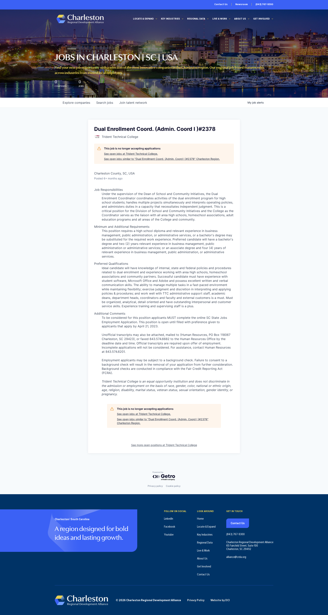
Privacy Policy (195, 600)
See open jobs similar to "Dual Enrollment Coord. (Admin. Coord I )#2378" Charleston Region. (162, 158)
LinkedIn (168, 518)
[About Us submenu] (248, 18)
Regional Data (196, 18)
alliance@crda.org (236, 556)
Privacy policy (155, 486)
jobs (104, 102)
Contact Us (221, 4)
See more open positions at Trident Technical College (164, 445)
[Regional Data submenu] (208, 18)
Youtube (168, 534)
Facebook (169, 526)
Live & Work (219, 18)
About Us (240, 18)
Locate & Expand (143, 18)
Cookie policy (173, 486)
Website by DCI (220, 600)
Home (200, 518)
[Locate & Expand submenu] (156, 18)
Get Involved (261, 18)
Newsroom (241, 4)
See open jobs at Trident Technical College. (131, 153)
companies (76, 102)
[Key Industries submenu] (182, 18)
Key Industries (170, 18)
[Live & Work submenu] (229, 18)
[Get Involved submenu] (272, 18)
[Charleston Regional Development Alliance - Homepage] (80, 19)
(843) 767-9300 (264, 4)
